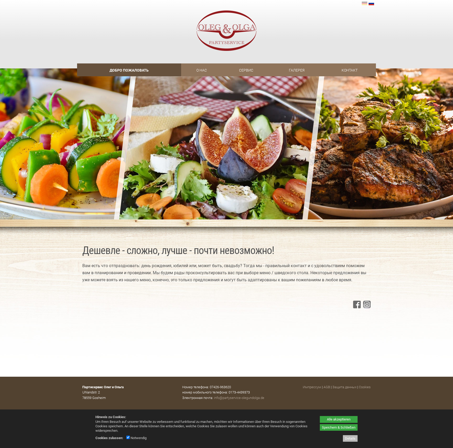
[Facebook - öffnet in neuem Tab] (356, 306)
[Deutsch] (365, 4)
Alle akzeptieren (338, 419)
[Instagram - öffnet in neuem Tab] (366, 306)
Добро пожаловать (129, 70)
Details (350, 438)
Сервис (246, 70)
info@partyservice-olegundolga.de (239, 398)
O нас (201, 70)
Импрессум (312, 387)
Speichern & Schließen (338, 427)
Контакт (350, 70)
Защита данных (344, 387)
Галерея (297, 70)
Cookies (365, 387)
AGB (326, 387)
